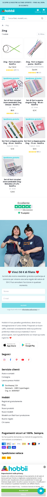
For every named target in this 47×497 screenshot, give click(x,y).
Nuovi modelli (7, 412)
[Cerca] (42, 18)
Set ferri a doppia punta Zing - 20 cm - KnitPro (12, 142)
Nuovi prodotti (8, 408)
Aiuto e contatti (8, 373)
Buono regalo (7, 419)
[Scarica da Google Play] (29, 345)
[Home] (2, 25)
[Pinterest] (16, 359)
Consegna (6, 377)
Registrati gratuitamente (12, 401)
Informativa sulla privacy (29, 309)
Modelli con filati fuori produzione (16, 415)
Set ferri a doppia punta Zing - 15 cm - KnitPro (34, 142)
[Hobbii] (7, 10)
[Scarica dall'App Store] (10, 345)
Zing (7, 25)
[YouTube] (22, 359)
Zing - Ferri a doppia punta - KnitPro (34, 63)
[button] (44, 11)
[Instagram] (4, 359)
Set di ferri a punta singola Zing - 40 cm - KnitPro (34, 102)
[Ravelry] (28, 359)
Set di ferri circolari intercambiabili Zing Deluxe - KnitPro (12, 102)
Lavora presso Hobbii (10, 380)
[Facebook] (10, 359)
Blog (4, 405)
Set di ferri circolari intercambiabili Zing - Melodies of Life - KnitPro (12, 182)
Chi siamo (6, 422)
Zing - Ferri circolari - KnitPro (12, 63)
